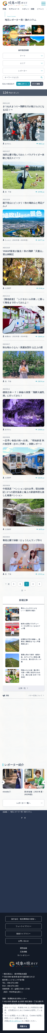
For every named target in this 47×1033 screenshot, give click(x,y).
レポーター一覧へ (23, 803)
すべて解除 (36, 84)
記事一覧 (22, 688)
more (5, 100)
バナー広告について (35, 695)
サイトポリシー (23, 955)
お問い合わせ (23, 941)
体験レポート (22, 84)
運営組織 (23, 948)
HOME (5, 812)
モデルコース (14, 9)
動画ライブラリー (23, 934)
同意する (23, 1026)
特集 (4, 9)
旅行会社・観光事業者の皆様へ (23, 919)
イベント (40, 9)
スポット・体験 (28, 9)
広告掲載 (23, 952)
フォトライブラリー (23, 926)
